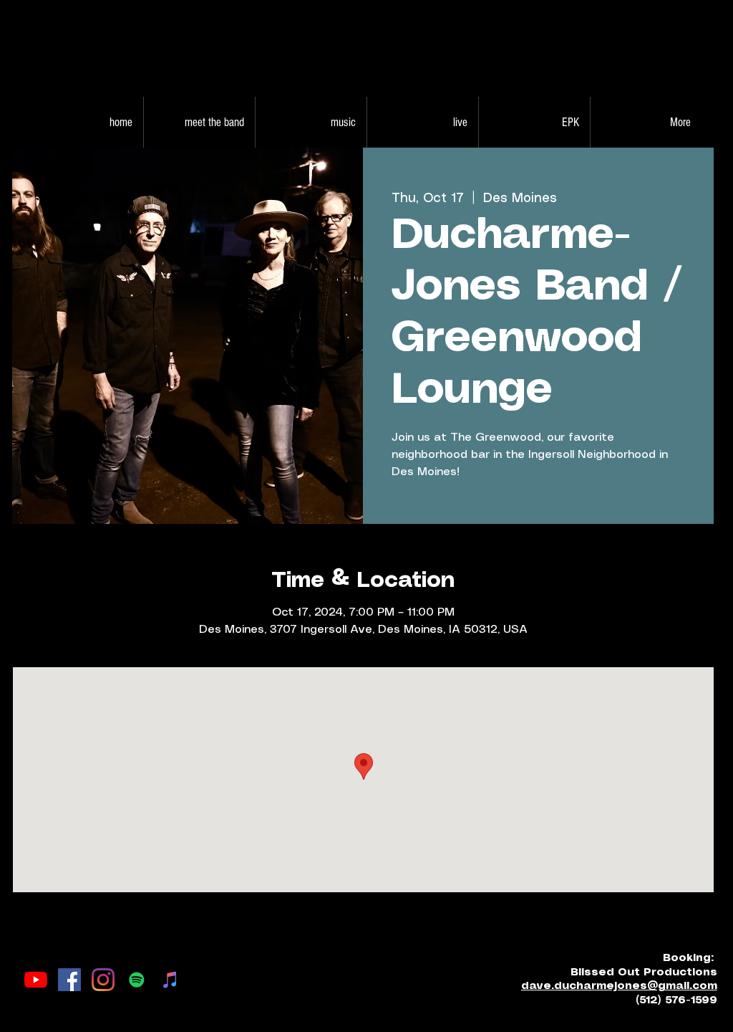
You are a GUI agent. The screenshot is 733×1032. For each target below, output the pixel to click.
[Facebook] (69, 979)
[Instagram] (103, 979)
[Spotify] (136, 979)
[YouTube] (35, 979)
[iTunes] (170, 979)
